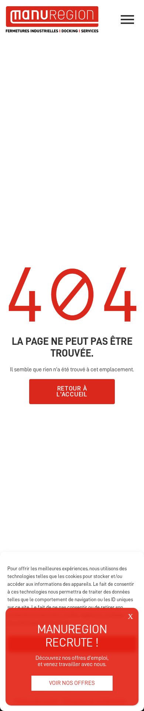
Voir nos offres (72, 683)
